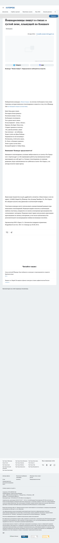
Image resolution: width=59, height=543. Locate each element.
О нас (4, 479)
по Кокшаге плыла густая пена (17, 106)
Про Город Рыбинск (20, 464)
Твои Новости (31, 462)
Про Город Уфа (32, 464)
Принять (53, 16)
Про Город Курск (6, 464)
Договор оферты (6, 475)
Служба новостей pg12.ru (45, 34)
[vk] (7, 232)
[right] (57, 12)
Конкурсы (9, 29)
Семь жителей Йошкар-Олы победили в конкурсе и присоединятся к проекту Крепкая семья (27, 274)
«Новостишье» (25, 102)
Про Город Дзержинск (20, 466)
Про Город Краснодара (8, 470)
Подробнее (43, 514)
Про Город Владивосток (34, 466)
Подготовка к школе (27, 12)
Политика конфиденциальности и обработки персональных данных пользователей (20, 516)
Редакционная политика (35, 479)
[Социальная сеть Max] (42, 65)
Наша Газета (5, 462)
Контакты (18, 479)
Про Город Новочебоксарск (21, 461)
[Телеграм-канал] (17, 65)
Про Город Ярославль (33, 461)
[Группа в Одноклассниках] (47, 465)
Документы (5, 12)
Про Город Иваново (20, 462)
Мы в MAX (37, 12)
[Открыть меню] (3, 7)
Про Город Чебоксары (7, 461)
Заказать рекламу (47, 12)
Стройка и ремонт (15, 12)
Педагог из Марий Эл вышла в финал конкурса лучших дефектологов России (27, 281)
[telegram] (12, 232)
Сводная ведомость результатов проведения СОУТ (8, 483)
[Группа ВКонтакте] (43, 465)
